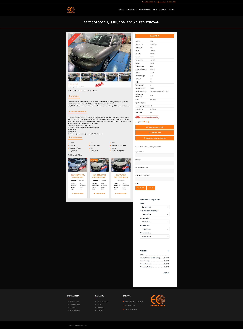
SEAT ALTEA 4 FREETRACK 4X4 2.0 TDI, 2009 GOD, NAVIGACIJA (121, 176)
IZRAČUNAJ (140, 188)
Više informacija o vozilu (156, 127)
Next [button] (125, 52)
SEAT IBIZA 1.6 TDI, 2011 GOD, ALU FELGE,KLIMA (78, 176)
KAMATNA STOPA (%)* (141, 167)
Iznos (137, 183)
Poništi (151, 188)
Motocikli (72, 307)
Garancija (100, 307)
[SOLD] (77, 165)
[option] (99, 52)
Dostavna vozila (74, 304)
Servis (99, 304)
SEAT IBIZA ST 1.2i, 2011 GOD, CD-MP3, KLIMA (99, 176)
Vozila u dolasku (74, 310)
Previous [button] (73, 52)
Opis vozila (75, 96)
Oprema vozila (76, 137)
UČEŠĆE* (137, 160)
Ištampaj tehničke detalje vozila (156, 138)
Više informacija (78, 193)
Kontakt (100, 310)
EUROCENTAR (82, 325)
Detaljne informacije (78, 111)
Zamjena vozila (156, 132)
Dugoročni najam (102, 301)
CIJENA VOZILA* (139, 152)
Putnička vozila (74, 301)
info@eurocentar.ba (161, 2)
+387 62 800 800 (148, 2)
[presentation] (71, 177)
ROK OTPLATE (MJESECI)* (142, 175)
